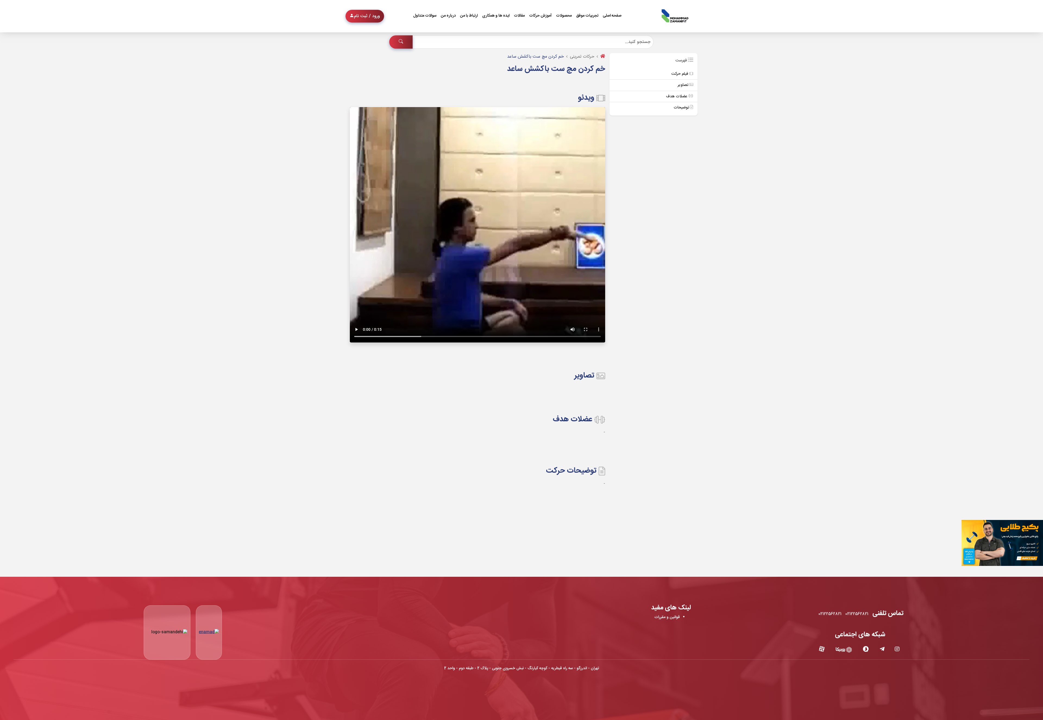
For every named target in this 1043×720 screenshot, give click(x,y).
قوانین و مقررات (667, 617)
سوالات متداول (424, 16)
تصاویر (683, 85)
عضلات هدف (677, 96)
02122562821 (856, 614)
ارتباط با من (469, 16)
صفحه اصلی (612, 16)
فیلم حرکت (680, 74)
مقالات (519, 16)
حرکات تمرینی (582, 56)
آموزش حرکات (540, 16)
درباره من (448, 16)
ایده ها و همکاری (496, 16)
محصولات (564, 16)
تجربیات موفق (587, 16)
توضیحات (682, 107)
